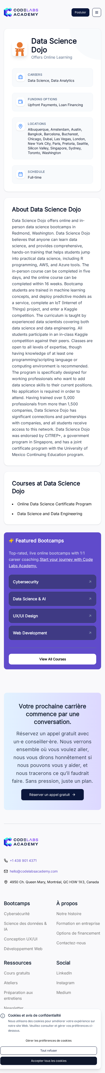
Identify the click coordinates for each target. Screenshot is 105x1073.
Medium (63, 992)
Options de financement (78, 933)
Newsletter (13, 1008)
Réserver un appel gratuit (49, 794)
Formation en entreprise (78, 923)
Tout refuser (48, 1050)
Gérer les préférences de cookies (49, 1040)
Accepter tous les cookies (48, 1061)
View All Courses (52, 659)
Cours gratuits (17, 973)
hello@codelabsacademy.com (34, 871)
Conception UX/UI (20, 939)
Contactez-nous (71, 942)
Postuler (80, 12)
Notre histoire (68, 913)
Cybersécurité (17, 913)
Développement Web (23, 948)
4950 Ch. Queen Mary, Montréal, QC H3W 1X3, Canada (54, 882)
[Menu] (96, 12)
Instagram (65, 982)
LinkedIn (64, 973)
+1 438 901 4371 (23, 860)
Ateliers (11, 982)
